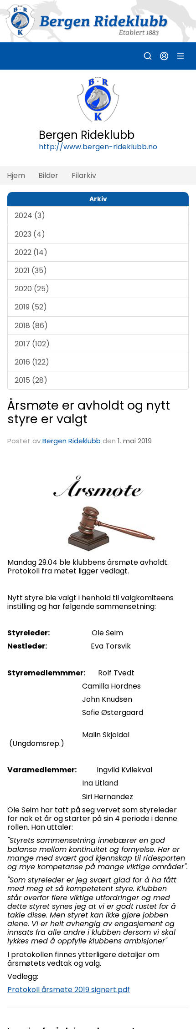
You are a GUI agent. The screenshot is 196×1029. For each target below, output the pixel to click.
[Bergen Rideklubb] (98, 21)
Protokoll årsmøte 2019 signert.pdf (68, 989)
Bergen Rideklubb (71, 441)
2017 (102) (32, 344)
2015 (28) (31, 380)
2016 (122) (32, 362)
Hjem (16, 175)
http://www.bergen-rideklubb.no (98, 147)
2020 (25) (32, 289)
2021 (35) (31, 270)
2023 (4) (30, 234)
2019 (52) (31, 307)
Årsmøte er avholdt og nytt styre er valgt (88, 412)
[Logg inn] (164, 56)
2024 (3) (30, 215)
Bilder (48, 175)
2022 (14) (31, 252)
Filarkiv (84, 175)
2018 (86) (31, 325)
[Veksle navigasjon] (180, 56)
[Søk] (147, 56)
